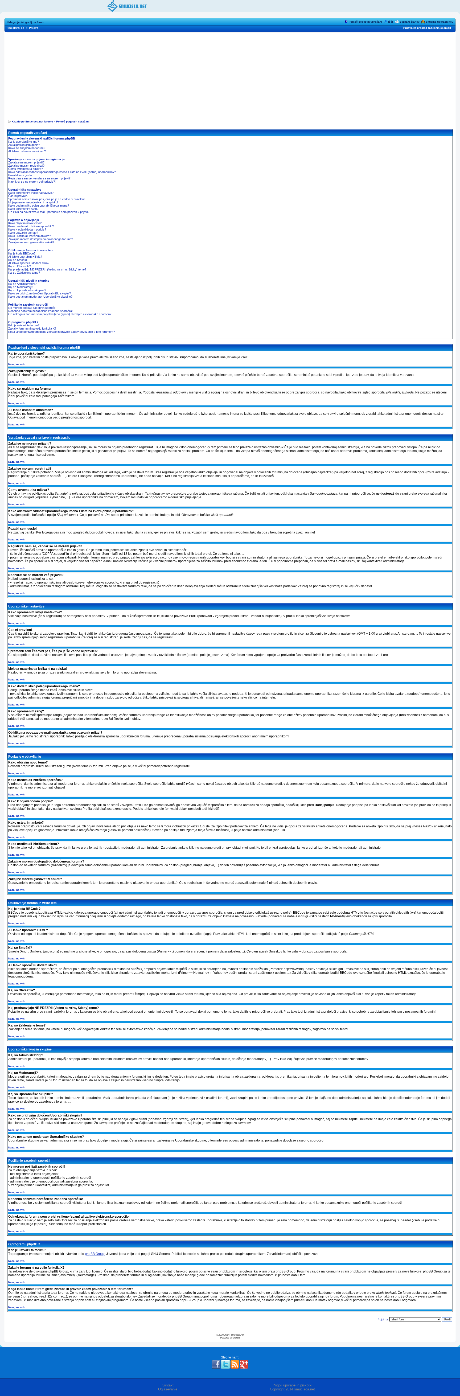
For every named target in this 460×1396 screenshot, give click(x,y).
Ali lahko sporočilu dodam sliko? (28, 263)
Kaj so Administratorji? (22, 283)
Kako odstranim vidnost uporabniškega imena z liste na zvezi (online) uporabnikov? (62, 172)
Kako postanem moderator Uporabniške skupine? (40, 296)
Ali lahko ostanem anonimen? (27, 151)
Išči (390, 21)
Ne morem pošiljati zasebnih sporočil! (32, 307)
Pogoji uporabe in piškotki (292, 1385)
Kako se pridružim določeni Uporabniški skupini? (39, 293)
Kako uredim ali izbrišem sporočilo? (31, 226)
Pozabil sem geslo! (20, 175)
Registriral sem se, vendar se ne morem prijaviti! (39, 178)
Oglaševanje (167, 1389)
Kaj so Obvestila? (19, 266)
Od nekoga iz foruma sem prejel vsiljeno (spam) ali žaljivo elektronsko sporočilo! (60, 314)
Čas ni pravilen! (18, 196)
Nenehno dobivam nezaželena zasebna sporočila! (40, 311)
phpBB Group (95, 1254)
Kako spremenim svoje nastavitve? (31, 192)
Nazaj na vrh (16, 364)
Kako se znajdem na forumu (26, 148)
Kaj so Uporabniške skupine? (27, 290)
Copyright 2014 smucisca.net (292, 1389)
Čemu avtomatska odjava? (25, 168)
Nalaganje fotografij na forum (25, 22)
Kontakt (168, 1385)
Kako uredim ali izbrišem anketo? (29, 235)
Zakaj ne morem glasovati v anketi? (31, 242)
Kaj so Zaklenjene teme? (24, 272)
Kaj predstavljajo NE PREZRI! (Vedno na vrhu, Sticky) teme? (47, 269)
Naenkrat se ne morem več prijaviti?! (32, 181)
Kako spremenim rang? (23, 208)
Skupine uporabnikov (439, 21)
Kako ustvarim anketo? (23, 232)
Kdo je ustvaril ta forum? (23, 325)
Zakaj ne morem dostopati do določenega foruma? (40, 239)
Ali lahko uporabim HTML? (25, 256)
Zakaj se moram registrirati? (26, 165)
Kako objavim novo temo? (25, 223)
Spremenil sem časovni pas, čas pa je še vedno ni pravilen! (46, 199)
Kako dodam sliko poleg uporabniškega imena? (38, 205)
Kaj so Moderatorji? (20, 287)
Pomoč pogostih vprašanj (365, 21)
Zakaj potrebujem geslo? (24, 144)
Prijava (33, 27)
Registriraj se (15, 27)
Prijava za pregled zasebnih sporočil (427, 27)
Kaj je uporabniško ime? (23, 141)
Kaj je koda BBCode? (21, 253)
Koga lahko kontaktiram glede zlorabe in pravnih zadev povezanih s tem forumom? (61, 331)
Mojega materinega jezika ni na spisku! (33, 202)
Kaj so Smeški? (18, 259)
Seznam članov (410, 21)
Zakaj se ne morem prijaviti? (26, 162)
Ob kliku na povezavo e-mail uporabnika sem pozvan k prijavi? (48, 211)
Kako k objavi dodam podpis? (27, 229)
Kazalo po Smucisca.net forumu (32, 121)
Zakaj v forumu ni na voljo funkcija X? (32, 328)
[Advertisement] (230, 75)
